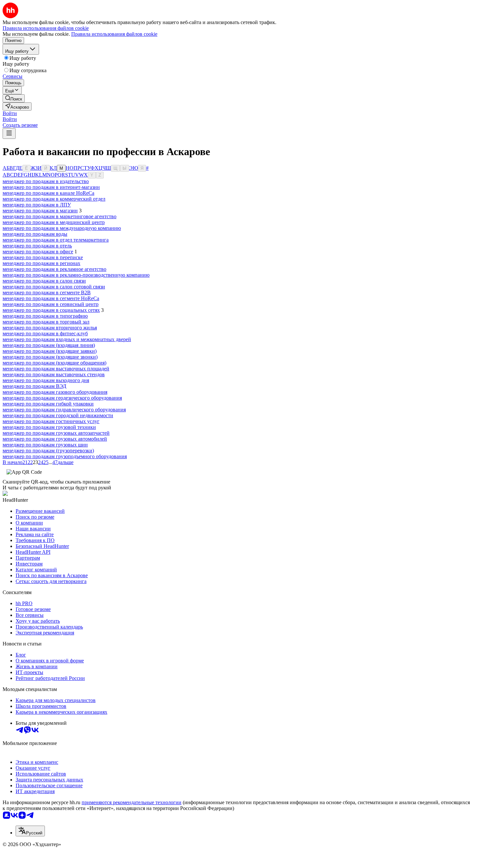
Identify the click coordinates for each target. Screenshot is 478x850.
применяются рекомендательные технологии (131, 802)
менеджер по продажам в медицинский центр (54, 222)
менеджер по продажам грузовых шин (45, 444)
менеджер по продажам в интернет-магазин (51, 187)
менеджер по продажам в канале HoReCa (48, 193)
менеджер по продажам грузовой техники (49, 427)
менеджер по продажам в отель (37, 245)
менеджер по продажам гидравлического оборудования (64, 409)
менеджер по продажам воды (35, 234)
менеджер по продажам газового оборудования (55, 392)
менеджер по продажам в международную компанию (62, 228)
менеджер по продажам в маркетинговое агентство (59, 216)
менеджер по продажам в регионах (41, 263)
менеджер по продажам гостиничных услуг (51, 421)
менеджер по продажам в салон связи (44, 281)
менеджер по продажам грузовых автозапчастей (56, 433)
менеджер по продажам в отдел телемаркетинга (56, 240)
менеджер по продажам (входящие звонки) (50, 357)
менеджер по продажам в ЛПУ (37, 204)
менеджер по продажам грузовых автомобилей (55, 439)
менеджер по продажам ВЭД (34, 386)
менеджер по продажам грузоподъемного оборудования (65, 456)
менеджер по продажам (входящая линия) (49, 345)
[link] (14, 98)
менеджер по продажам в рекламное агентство (54, 269)
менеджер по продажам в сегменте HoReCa (51, 298)
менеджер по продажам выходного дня (46, 380)
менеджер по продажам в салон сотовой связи (54, 286)
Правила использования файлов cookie (114, 34)
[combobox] (30, 831)
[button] (10, 113)
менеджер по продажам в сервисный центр (51, 304)
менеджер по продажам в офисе (38, 251)
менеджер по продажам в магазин (40, 210)
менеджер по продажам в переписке (43, 257)
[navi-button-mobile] (9, 133)
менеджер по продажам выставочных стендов (54, 374)
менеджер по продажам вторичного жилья (50, 327)
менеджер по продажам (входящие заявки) (50, 351)
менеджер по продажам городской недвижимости (58, 415)
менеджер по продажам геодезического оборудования (62, 398)
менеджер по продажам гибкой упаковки (48, 403)
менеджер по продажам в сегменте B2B (47, 292)
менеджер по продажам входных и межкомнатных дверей (67, 339)
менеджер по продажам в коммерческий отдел (54, 199)
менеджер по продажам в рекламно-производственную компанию (76, 275)
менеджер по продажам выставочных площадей (56, 368)
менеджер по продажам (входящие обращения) (54, 362)
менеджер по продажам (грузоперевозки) (48, 450)
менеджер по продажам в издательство (46, 181)
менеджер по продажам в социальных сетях (51, 310)
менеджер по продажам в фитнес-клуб (45, 333)
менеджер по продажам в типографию (45, 316)
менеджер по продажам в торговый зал (46, 322)
